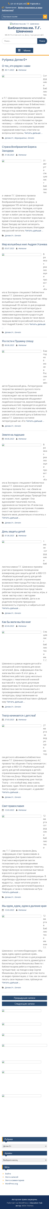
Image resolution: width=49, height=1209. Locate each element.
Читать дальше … (33, 133)
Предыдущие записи (24, 997)
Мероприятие (21, 138)
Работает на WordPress (17, 1203)
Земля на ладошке (13, 434)
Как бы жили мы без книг (16, 622)
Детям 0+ (9, 138)
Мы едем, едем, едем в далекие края (24, 906)
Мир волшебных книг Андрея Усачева (24, 244)
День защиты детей (13, 531)
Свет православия (13, 806)
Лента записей (11, 1177)
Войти (8, 1173)
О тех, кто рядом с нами (16, 65)
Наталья (22, 70)
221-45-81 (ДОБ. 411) (18, 4)
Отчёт (31, 138)
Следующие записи (24, 1003)
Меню (27, 50)
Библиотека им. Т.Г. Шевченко (24, 29)
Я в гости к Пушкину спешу (17, 341)
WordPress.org (11, 1183)
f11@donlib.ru (35, 4)
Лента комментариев (14, 1180)
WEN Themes (27, 1205)
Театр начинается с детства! (19, 715)
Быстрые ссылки (10, 16)
